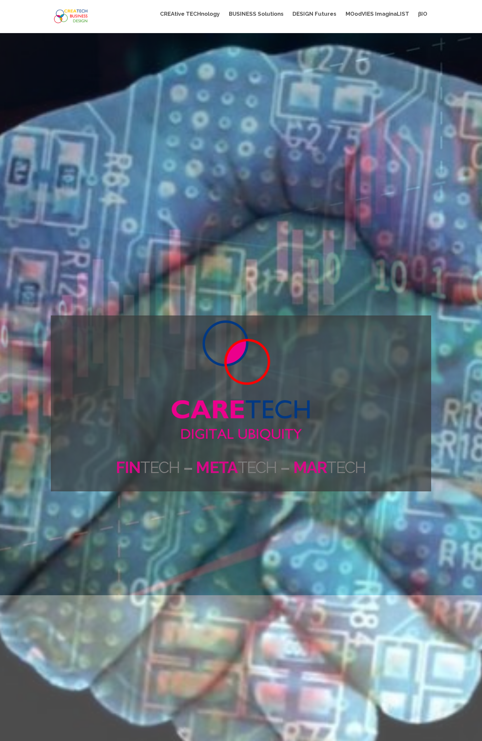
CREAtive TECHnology (190, 13)
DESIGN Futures (314, 13)
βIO (422, 13)
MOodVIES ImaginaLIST (377, 13)
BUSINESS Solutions (256, 13)
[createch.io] (70, 22)
